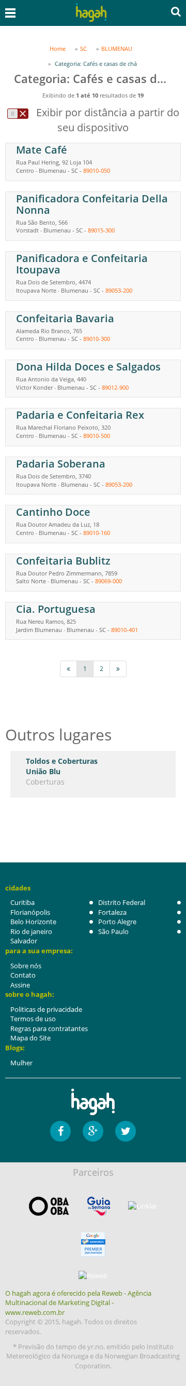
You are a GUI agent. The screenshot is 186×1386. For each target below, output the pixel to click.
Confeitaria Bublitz (63, 561)
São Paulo (113, 931)
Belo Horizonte (33, 921)
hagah (90, 12)
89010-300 (96, 338)
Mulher (21, 1062)
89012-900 (115, 387)
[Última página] (118, 669)
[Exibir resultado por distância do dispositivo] (17, 113)
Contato (23, 975)
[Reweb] (93, 1275)
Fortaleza (112, 912)
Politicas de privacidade (46, 1009)
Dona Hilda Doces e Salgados (88, 367)
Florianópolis (30, 912)
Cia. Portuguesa (56, 609)
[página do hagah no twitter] (125, 1131)
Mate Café (41, 150)
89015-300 (101, 230)
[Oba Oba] (49, 1206)
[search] (176, 11)
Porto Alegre (117, 921)
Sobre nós (25, 965)
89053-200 (118, 290)
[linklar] (142, 1206)
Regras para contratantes (49, 1028)
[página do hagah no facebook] (60, 1131)
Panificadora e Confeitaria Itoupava (82, 264)
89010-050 (96, 170)
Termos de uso (33, 1018)
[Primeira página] (68, 669)
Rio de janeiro (31, 931)
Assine (20, 985)
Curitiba (22, 902)
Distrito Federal (121, 902)
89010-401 (124, 630)
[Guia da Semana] (98, 1206)
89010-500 (96, 436)
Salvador (23, 940)
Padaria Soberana (60, 464)
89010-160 (96, 533)
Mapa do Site (30, 1037)
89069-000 (108, 581)
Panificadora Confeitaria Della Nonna (92, 204)
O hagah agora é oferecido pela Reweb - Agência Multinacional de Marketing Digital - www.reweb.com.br (78, 1302)
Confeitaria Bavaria (65, 318)
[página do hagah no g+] (93, 1131)
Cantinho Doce (53, 512)
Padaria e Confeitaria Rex (80, 415)
